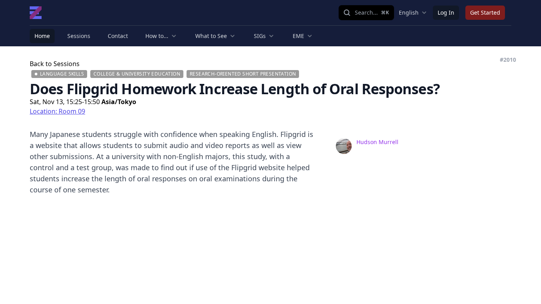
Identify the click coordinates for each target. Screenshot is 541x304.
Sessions (78, 36)
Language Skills (62, 73)
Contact (118, 36)
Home (42, 36)
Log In (446, 12)
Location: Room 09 (57, 111)
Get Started (485, 12)
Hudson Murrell (377, 142)
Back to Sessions (55, 63)
